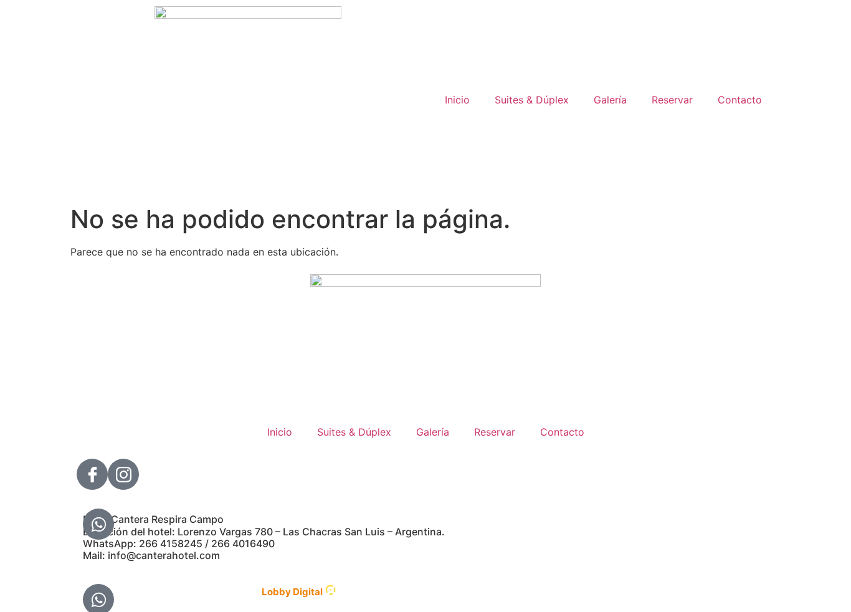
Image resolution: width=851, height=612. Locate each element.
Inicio (457, 99)
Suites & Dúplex (532, 99)
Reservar (672, 99)
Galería (610, 99)
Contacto (740, 99)
